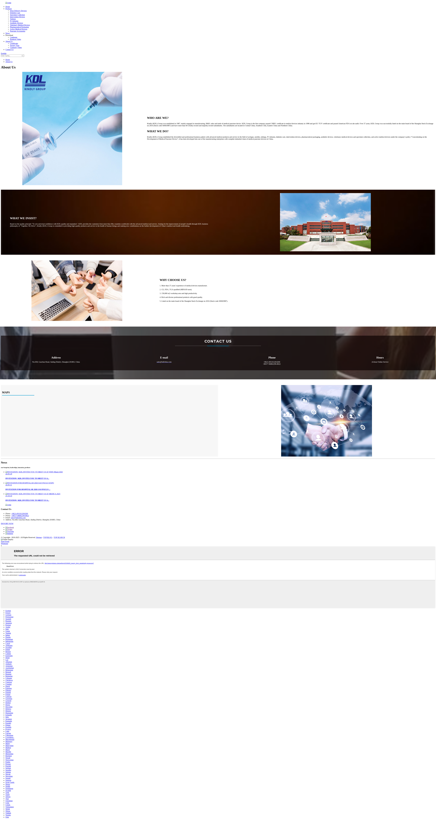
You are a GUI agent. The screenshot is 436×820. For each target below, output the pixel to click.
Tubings (13, 19)
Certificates (14, 43)
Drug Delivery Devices (18, 11)
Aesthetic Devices (16, 23)
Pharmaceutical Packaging (19, 27)
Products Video (15, 39)
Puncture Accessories (17, 31)
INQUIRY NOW (7, 524)
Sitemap (39, 537)
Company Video (16, 47)
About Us (8, 41)
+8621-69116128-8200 (19, 514)
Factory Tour (14, 45)
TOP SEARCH (59, 537)
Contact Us (9, 50)
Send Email (5, 541)
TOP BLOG (47, 537)
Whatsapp (4, 544)
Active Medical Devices (18, 29)
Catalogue (13, 37)
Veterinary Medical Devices (20, 25)
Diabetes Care (15, 13)
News (7, 33)
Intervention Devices (17, 17)
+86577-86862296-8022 (20, 516)
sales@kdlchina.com (18, 518)
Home (7, 7)
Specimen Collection (17, 15)
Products (8, 9)
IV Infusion (14, 21)
